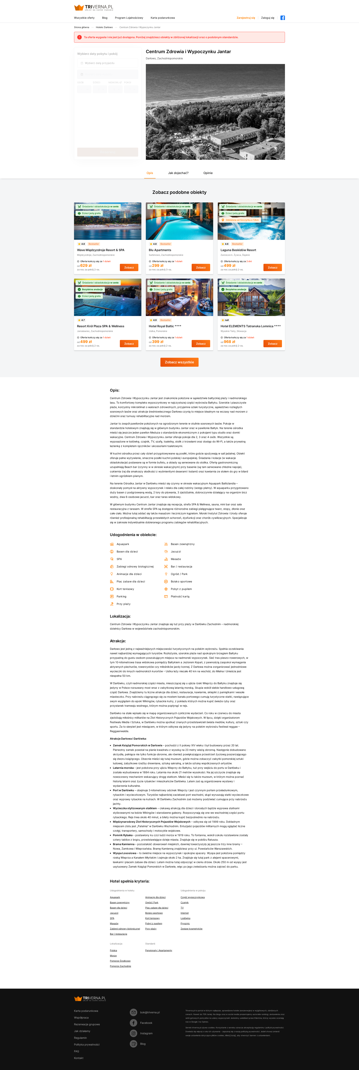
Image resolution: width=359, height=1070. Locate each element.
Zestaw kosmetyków (191, 928)
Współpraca (81, 1017)
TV (182, 907)
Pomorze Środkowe (120, 960)
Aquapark (115, 897)
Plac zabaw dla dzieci (156, 907)
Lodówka (185, 918)
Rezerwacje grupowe (87, 1024)
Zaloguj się (267, 17)
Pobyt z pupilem (153, 923)
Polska (113, 950)
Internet (185, 913)
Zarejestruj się (246, 17)
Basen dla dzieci (118, 907)
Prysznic (185, 923)
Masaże (114, 923)
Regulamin (80, 1037)
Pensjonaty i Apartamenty (158, 950)
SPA (112, 918)
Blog (105, 17)
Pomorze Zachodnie (120, 966)
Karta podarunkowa (163, 17)
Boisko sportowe (154, 913)
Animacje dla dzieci (155, 897)
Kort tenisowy (152, 918)
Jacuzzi (114, 913)
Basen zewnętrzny (120, 902)
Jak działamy (82, 1031)
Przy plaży (151, 928)
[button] (150, 174)
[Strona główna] (98, 7)
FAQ (76, 1051)
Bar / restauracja (118, 933)
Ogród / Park (151, 902)
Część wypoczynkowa (193, 897)
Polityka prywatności (86, 1044)
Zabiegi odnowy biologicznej (125, 928)
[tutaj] (233, 1035)
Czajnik (185, 902)
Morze (113, 955)
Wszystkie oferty (84, 17)
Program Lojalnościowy (129, 17)
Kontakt (78, 1058)
